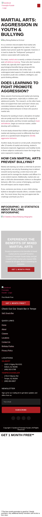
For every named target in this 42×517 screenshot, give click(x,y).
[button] (38, 5)
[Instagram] (24, 418)
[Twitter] (18, 418)
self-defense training (12, 62)
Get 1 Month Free (21, 269)
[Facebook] (13, 418)
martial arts (13, 59)
